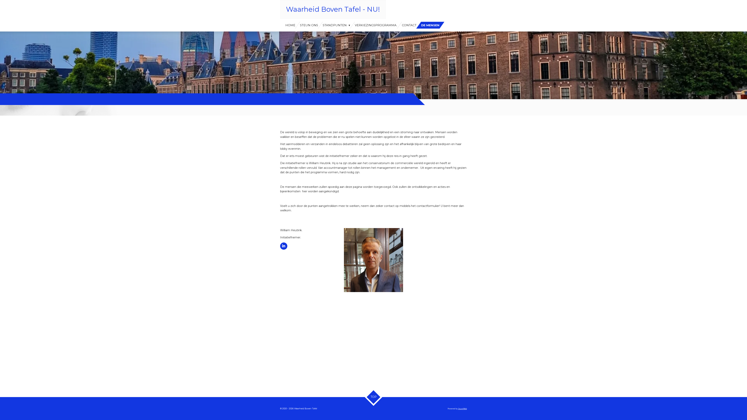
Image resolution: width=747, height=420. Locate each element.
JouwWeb (462, 409)
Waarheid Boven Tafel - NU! (333, 9)
